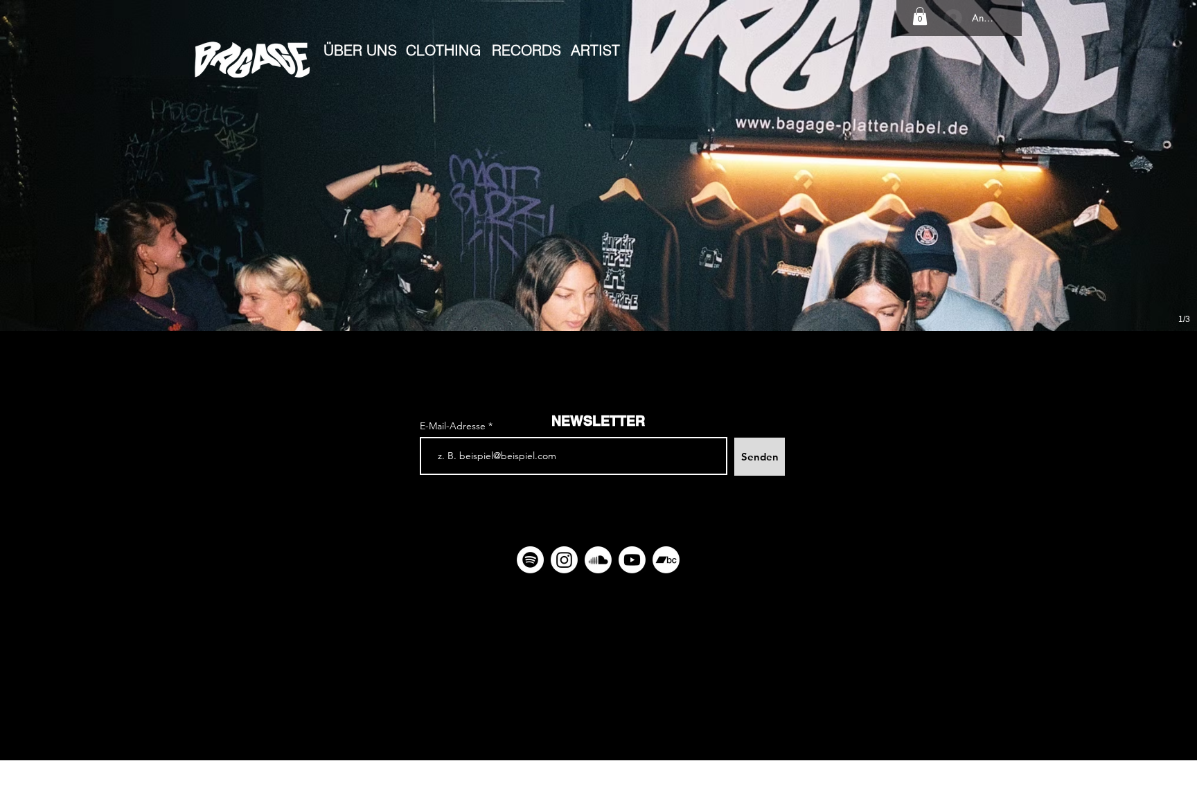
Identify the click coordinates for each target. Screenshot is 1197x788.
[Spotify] (530, 559)
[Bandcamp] (666, 559)
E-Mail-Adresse (454, 426)
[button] (920, 16)
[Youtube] (632, 559)
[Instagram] (564, 559)
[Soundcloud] (598, 559)
